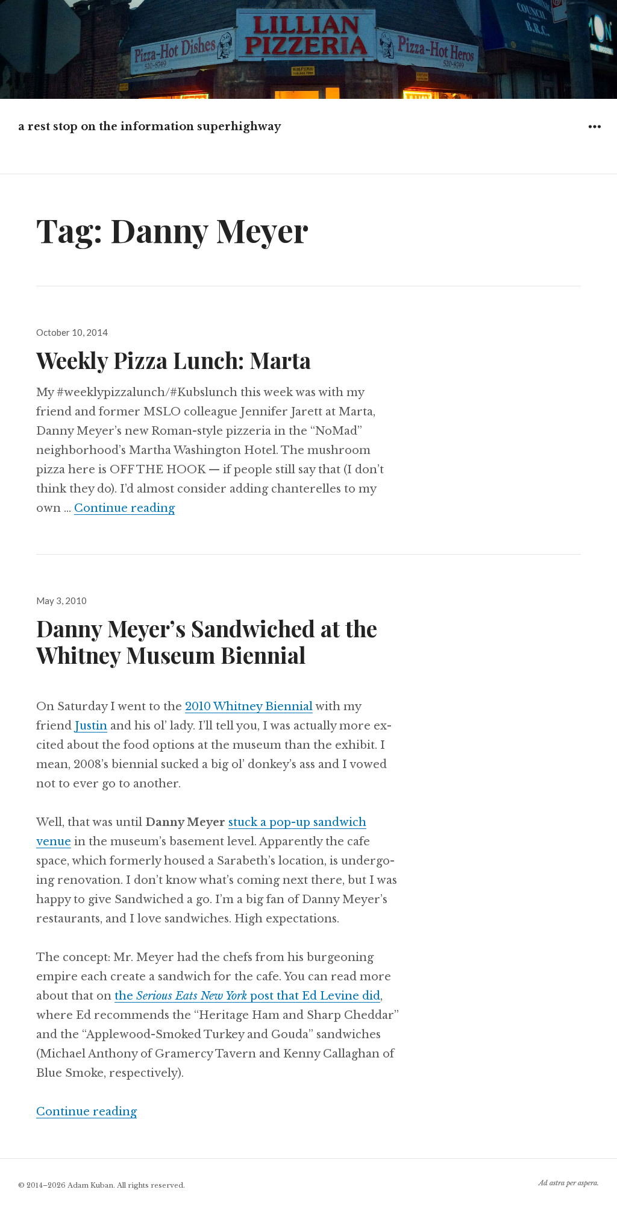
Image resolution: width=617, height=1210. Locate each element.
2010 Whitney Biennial (249, 706)
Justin (91, 726)
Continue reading (124, 508)
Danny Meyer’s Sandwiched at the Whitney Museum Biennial (206, 641)
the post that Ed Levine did (247, 996)
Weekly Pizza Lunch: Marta (173, 359)
